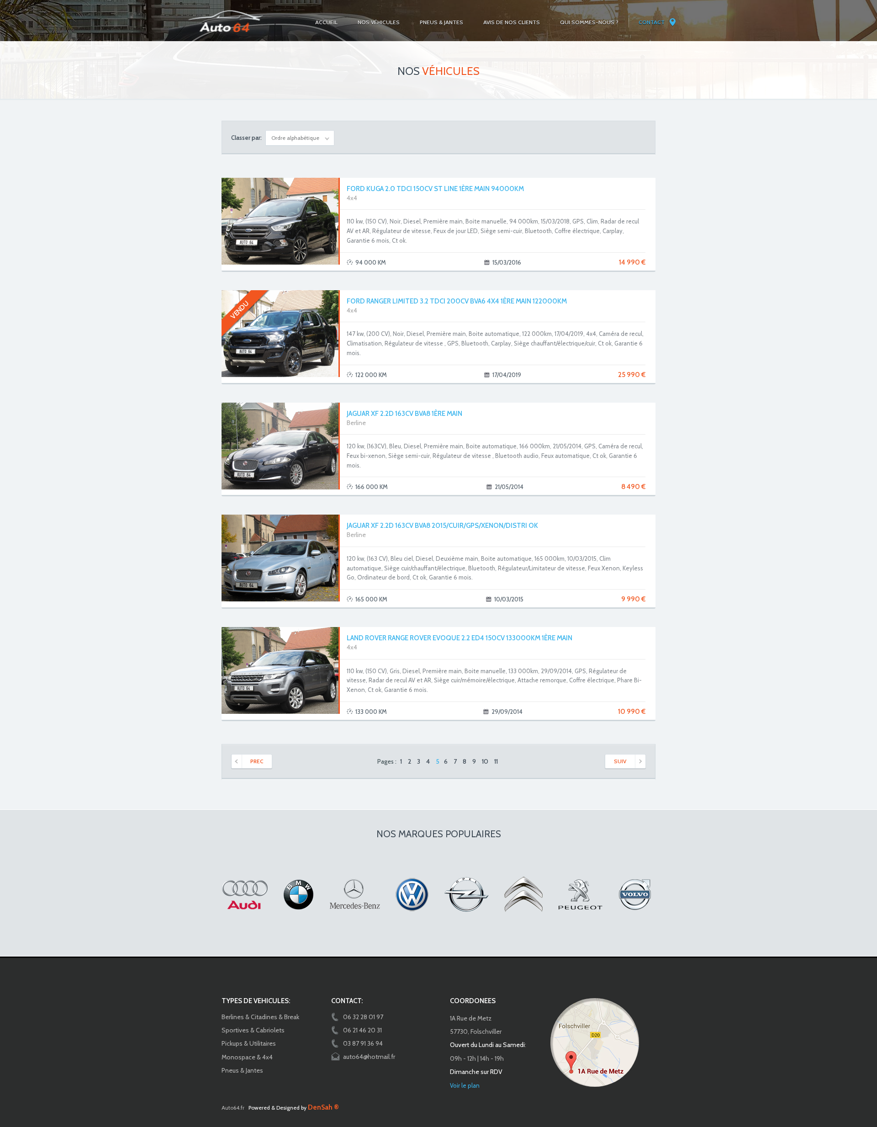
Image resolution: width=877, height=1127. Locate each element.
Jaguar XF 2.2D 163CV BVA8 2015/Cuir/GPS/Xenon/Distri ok (442, 525)
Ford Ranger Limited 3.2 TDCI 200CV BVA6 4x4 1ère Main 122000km (457, 301)
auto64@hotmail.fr (369, 1057)
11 (496, 761)
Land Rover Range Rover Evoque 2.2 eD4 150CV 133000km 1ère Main (459, 638)
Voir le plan (465, 1085)
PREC (257, 761)
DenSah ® (323, 1107)
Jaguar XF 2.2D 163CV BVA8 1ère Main (404, 413)
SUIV (620, 761)
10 (485, 761)
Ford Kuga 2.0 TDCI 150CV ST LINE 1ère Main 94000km (435, 189)
